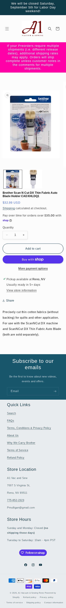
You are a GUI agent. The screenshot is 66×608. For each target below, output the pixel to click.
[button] (7, 29)
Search (11, 413)
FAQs (10, 420)
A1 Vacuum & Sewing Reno (31, 593)
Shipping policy (33, 602)
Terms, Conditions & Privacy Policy (29, 427)
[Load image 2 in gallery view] (33, 179)
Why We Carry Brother (21, 442)
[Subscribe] (55, 391)
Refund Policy (15, 457)
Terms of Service (17, 450)
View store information (22, 290)
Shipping (9, 208)
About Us (13, 435)
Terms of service (14, 602)
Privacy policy (47, 597)
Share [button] (10, 300)
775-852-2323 (15, 500)
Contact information (53, 602)
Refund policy (29, 597)
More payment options (33, 268)
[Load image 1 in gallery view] (13, 179)
